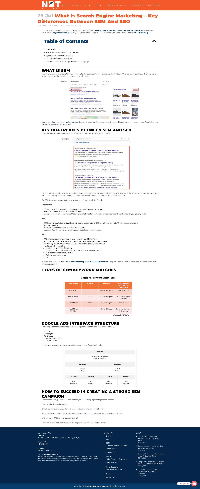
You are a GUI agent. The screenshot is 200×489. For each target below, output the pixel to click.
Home (108, 436)
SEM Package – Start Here (117, 445)
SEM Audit (111, 452)
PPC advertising (140, 33)
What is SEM (51, 49)
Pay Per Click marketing (105, 31)
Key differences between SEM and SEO (62, 52)
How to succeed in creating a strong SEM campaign (67, 62)
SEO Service (111, 463)
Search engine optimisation (132, 31)
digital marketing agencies (70, 122)
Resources (58, 25)
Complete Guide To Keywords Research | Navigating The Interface (149, 472)
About (108, 440)
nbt (71, 25)
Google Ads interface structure (59, 59)
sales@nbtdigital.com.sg (46, 450)
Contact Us (110, 477)
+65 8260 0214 (43, 444)
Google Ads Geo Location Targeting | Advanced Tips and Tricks (149, 438)
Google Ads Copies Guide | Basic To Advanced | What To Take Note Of (151, 463)
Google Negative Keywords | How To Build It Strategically (150, 447)
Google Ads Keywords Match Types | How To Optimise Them (151, 455)
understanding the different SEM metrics (89, 262)
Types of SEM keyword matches (59, 56)
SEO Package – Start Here (117, 459)
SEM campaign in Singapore (94, 400)
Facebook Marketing (114, 469)
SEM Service (111, 449)
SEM (65, 25)
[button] (154, 41)
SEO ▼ (108, 457)
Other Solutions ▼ (112, 467)
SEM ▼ (109, 443)
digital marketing (61, 33)
